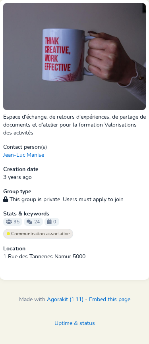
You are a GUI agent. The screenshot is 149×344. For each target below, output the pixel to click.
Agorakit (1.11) (65, 299)
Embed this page (109, 299)
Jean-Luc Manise (23, 155)
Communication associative (40, 233)
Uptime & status (74, 323)
